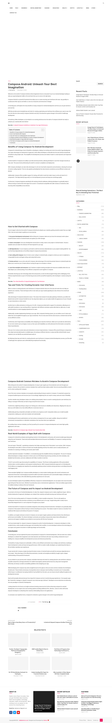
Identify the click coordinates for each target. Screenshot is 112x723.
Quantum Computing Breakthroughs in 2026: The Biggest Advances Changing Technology (91, 703)
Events (91, 299)
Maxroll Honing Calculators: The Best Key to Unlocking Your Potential (89, 191)
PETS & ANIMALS (91, 314)
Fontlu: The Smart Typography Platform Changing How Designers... (18, 650)
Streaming (91, 342)
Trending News (91, 288)
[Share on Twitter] (44, 602)
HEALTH (64, 8)
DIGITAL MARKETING (35, 8)
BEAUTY (91, 245)
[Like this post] (40, 602)
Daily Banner (12, 90)
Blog (90, 206)
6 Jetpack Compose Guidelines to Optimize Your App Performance (30, 125)
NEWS (87, 8)
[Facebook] (10, 712)
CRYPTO (72, 8)
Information (91, 303)
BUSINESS (24, 8)
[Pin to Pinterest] (45, 602)
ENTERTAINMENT (91, 249)
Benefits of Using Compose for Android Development (22, 132)
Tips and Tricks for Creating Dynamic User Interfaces (22, 135)
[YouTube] (18, 712)
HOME (11, 8)
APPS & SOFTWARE (91, 324)
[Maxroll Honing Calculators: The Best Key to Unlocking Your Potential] (90, 175)
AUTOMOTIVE (91, 296)
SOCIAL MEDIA (91, 231)
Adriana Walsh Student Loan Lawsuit (85, 110)
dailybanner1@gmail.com (20, 708)
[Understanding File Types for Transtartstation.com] (40, 663)
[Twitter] (14, 712)
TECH (16, 8)
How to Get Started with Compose (18, 134)
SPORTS (91, 317)
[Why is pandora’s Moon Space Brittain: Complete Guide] (62, 663)
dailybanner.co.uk (23, 720)
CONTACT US (13, 12)
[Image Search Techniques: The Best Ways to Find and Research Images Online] (81, 129)
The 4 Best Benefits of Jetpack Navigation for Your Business (29, 281)
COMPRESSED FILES (91, 328)
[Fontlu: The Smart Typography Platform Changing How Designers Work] (18, 640)
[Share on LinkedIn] (47, 602)
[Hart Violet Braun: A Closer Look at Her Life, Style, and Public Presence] (81, 140)
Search (78, 81)
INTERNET (90, 267)
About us (90, 720)
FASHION (47, 8)
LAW (91, 310)
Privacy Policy (82, 720)
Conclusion (12, 142)
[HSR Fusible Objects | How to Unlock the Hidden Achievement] (40, 640)
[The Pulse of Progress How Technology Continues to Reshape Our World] (62, 640)
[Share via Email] (49, 602)
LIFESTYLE (80, 8)
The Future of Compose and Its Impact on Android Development (25, 141)
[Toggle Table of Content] (42, 130)
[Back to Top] (101, 720)
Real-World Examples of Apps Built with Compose (21, 139)
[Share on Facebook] (42, 602)
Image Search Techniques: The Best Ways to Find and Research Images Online (96, 129)
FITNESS (91, 256)
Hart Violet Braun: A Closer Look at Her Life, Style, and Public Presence (96, 139)
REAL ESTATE (91, 217)
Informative (91, 285)
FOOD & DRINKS (91, 260)
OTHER (93, 8)
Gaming (91, 335)
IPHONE (91, 339)
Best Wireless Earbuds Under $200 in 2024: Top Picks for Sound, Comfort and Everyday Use (95, 150)
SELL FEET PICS (91, 274)
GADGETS (91, 332)
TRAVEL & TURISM (91, 278)
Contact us (95, 720)
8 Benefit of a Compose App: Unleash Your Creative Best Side (29, 430)
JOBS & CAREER (91, 238)
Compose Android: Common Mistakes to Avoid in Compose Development (27, 137)
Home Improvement (90, 263)
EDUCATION (56, 8)
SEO (91, 227)
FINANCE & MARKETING (91, 213)
